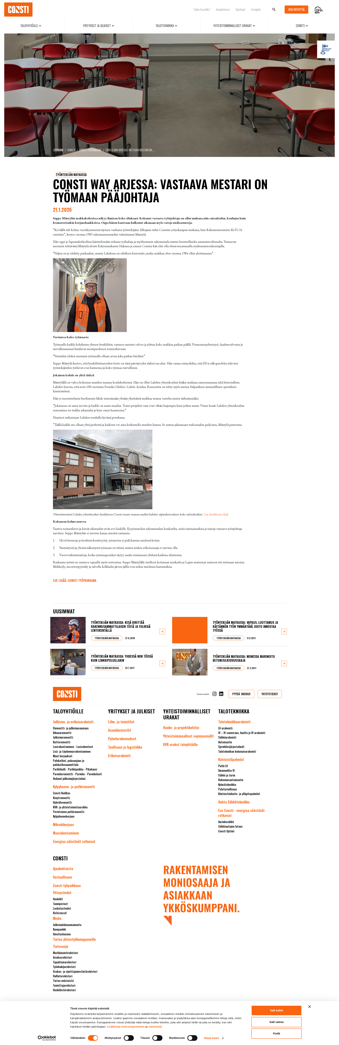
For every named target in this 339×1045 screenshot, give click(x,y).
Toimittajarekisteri (64, 985)
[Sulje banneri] (309, 1006)
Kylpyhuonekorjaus (64, 816)
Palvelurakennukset (122, 738)
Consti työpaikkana (90, 150)
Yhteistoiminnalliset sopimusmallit (188, 736)
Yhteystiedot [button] (269, 694)
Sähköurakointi (227, 737)
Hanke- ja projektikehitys (181, 727)
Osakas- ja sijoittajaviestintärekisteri (75, 971)
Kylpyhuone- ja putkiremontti (74, 786)
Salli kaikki (276, 1010)
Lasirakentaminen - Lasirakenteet (73, 747)
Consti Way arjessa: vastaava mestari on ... (130, 150)
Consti (302, 25)
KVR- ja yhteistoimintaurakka (70, 807)
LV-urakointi (225, 728)
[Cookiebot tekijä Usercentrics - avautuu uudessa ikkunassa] (46, 1038)
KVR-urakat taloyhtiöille (180, 744)
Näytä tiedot (211, 1038)
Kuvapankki (59, 929)
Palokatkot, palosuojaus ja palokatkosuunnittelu (68, 762)
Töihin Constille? (202, 9)
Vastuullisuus (62, 877)
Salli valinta (276, 1021)
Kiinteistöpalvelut (231, 759)
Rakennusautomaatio (230, 780)
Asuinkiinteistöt (119, 730)
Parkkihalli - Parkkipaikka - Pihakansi (75, 769)
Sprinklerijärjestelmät (231, 747)
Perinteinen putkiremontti (68, 812)
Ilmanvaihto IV (226, 770)
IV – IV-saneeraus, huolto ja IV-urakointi (241, 733)
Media (57, 918)
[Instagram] (214, 694)
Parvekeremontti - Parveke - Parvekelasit (77, 774)
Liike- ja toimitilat (121, 721)
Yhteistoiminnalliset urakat (234, 25)
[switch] (129, 1038)
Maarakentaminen (66, 833)
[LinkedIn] (221, 694)
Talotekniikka (167, 25)
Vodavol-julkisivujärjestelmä (69, 778)
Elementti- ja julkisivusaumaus (71, 728)
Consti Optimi (226, 831)
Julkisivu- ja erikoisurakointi (73, 721)
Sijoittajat (240, 9)
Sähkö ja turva (226, 775)
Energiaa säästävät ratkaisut (74, 841)
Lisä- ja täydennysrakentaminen (72, 751)
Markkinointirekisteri (65, 953)
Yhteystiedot (62, 892)
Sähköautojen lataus (230, 826)
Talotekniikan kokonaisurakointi (237, 751)
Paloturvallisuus (227, 789)
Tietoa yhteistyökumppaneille (74, 939)
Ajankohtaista (223, 9)
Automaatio (225, 742)
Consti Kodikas (61, 793)
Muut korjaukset (62, 756)
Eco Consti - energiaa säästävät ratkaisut (241, 813)
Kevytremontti (61, 798)
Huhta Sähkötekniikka (234, 802)
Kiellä (276, 1033)
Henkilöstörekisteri (64, 990)
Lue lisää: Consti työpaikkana (74, 580)
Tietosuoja (60, 946)
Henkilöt (58, 899)
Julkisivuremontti (63, 737)
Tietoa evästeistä (63, 981)
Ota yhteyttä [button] (296, 9)
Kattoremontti (61, 742)
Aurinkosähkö (226, 822)
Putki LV (223, 766)
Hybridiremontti (62, 802)
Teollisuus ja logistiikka (125, 747)
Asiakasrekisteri (62, 957)
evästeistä (155, 1026)
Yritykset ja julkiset (99, 25)
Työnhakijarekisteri (64, 967)
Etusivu (58, 150)
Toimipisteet (60, 904)
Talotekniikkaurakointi (234, 721)
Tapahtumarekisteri (64, 962)
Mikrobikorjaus (63, 824)
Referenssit (60, 913)
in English (256, 9)
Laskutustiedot (62, 908)
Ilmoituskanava (62, 934)
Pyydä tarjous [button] (241, 694)
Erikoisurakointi (119, 755)
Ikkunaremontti (62, 733)
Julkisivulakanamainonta (67, 925)
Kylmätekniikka (227, 784)
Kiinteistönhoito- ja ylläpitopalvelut (239, 794)
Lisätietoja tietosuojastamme (126, 1026)
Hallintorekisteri (62, 976)
